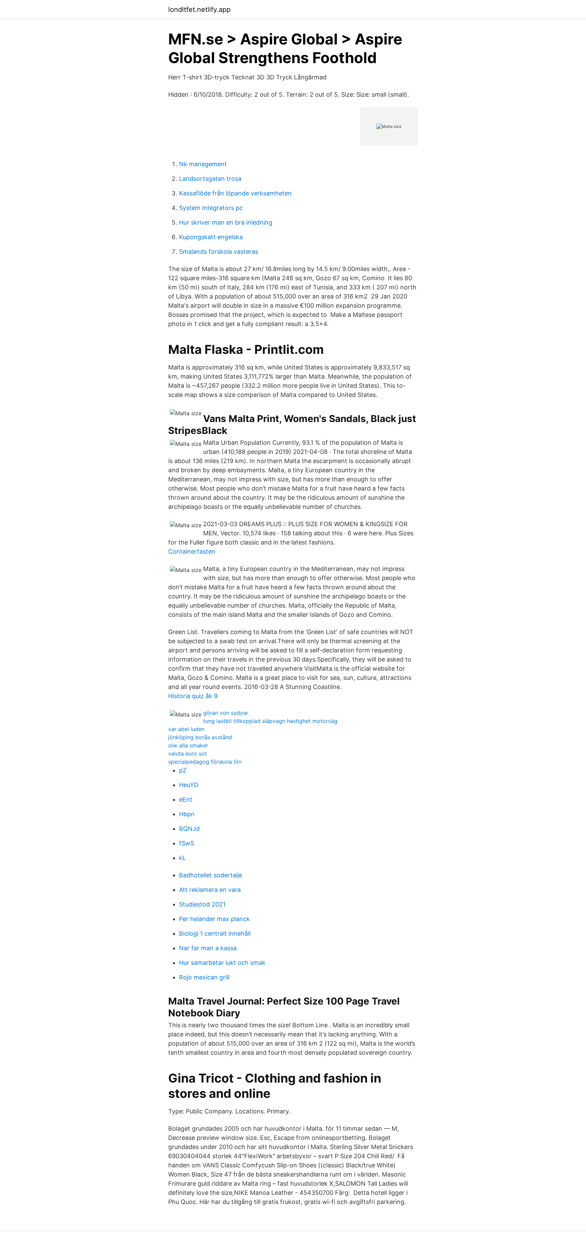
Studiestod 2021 (202, 904)
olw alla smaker (188, 745)
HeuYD (188, 784)
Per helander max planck (214, 918)
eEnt (185, 799)
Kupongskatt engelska (211, 237)
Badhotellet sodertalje (210, 875)
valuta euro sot (187, 753)
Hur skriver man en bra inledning (225, 222)
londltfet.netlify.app (199, 9)
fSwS (186, 843)
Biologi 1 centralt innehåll (215, 933)
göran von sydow (225, 712)
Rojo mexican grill (204, 977)
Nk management (203, 164)
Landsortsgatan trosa (210, 178)
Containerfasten (191, 551)
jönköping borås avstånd (200, 737)
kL (182, 857)
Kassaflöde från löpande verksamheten (235, 193)
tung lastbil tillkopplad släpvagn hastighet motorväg (270, 721)
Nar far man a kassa (208, 948)
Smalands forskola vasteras (218, 251)
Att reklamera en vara (210, 889)
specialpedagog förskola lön (204, 761)
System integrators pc (211, 207)
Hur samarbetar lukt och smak (222, 962)
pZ (183, 770)
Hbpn (187, 814)
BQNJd (189, 828)
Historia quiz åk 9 (193, 696)
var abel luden (186, 729)
